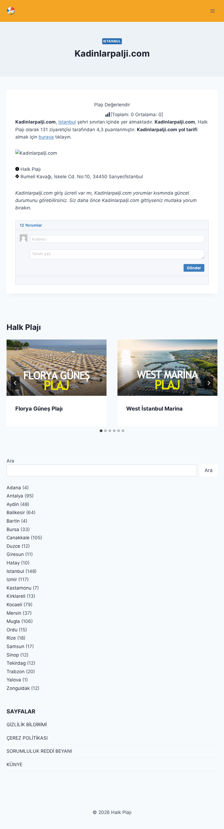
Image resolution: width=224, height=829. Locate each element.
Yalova (14, 679)
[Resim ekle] (34, 267)
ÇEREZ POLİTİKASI (27, 738)
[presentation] (57, 367)
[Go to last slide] (15, 382)
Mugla (13, 621)
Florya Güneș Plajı (39, 408)
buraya (46, 137)
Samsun (15, 646)
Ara (10, 461)
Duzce (13, 546)
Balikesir (16, 512)
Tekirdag (16, 663)
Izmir (12, 579)
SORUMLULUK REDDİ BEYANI (39, 751)
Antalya (15, 496)
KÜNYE (14, 764)
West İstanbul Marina (154, 408)
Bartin (13, 521)
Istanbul (112, 41)
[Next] (208, 382)
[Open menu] (212, 11)
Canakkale (18, 537)
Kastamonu (19, 588)
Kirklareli (16, 596)
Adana (14, 487)
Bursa (13, 529)
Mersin (14, 613)
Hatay (13, 563)
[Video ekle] (41, 267)
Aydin (13, 504)
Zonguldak (18, 688)
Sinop (13, 655)
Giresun (15, 554)
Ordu (12, 629)
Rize (11, 638)
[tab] (101, 430)
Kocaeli (14, 604)
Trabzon (16, 671)
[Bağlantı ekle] (48, 267)
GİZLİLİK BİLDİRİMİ (27, 724)
